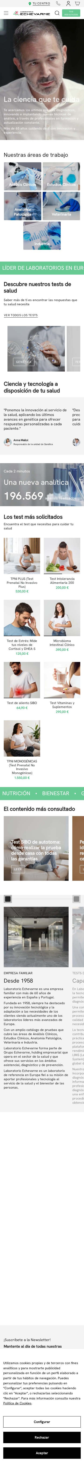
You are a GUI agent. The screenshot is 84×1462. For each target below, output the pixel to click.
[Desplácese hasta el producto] (7, 899)
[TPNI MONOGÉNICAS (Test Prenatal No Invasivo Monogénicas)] (22, 738)
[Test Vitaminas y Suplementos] (62, 680)
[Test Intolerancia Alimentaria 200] (62, 556)
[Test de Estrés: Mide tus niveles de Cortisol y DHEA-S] (22, 618)
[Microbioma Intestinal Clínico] (62, 618)
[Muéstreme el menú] (6, 13)
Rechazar (42, 1437)
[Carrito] (76, 3)
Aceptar (42, 1453)
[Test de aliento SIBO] (22, 680)
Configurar (42, 1422)
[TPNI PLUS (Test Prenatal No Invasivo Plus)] (22, 556)
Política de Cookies (17, 1403)
